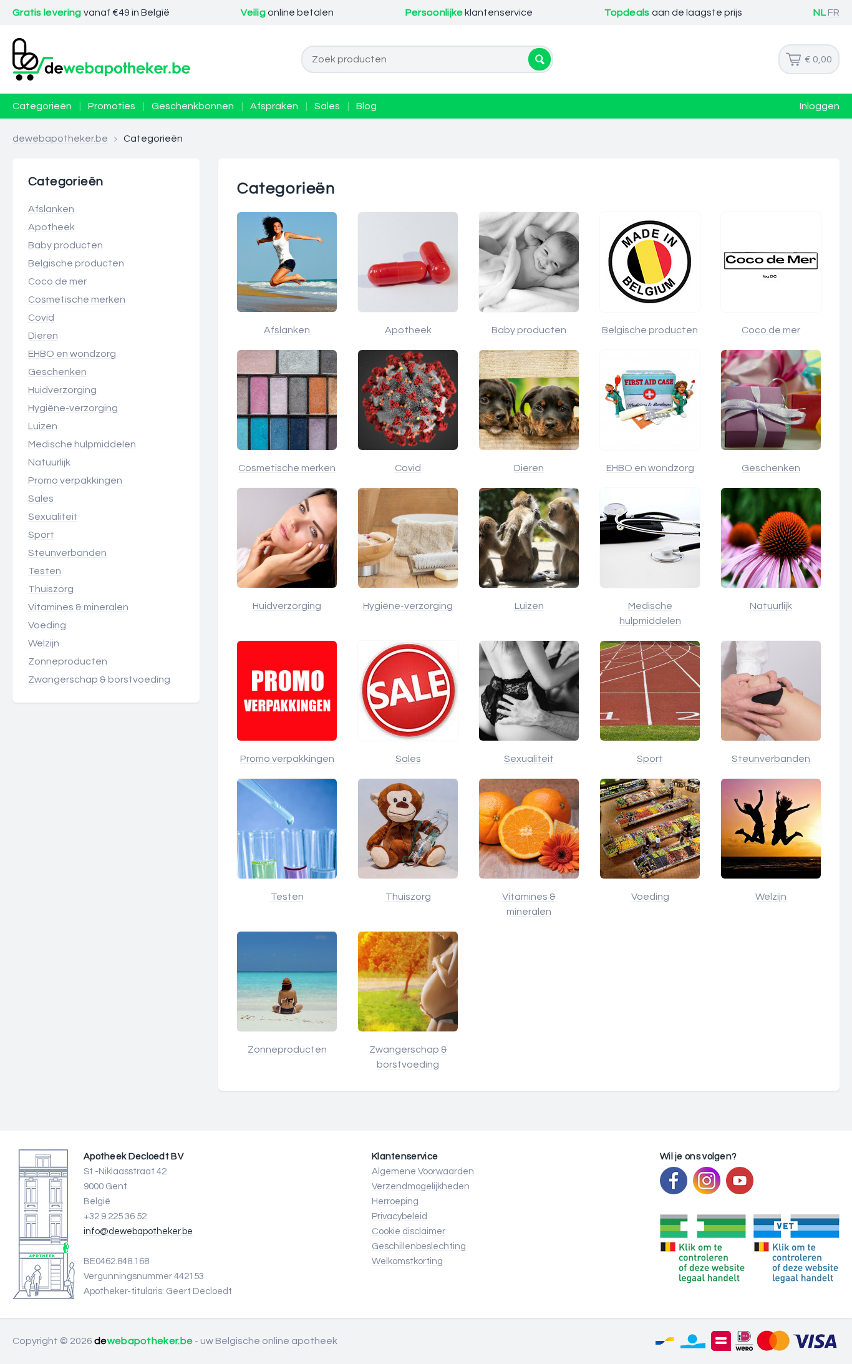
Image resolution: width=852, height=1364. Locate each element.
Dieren (43, 336)
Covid (41, 318)
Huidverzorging (62, 390)
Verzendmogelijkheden (421, 1186)
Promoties (111, 106)
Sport (41, 535)
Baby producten (65, 245)
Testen (44, 571)
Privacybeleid (399, 1216)
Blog (366, 106)
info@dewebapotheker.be (138, 1231)
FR (834, 12)
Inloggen (820, 106)
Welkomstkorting (407, 1261)
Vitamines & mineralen (78, 607)
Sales (327, 106)
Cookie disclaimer (408, 1231)
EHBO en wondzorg (72, 354)
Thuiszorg (51, 589)
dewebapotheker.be (60, 139)
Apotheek (51, 227)
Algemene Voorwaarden (423, 1171)
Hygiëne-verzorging (73, 408)
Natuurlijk (49, 462)
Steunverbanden (67, 553)
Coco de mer (57, 281)
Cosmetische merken (76, 299)
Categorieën (42, 106)
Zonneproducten (67, 661)
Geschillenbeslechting (419, 1246)
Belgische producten (76, 263)
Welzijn (43, 643)
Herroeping (395, 1201)
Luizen (42, 426)
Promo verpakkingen (75, 480)
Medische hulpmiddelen (82, 444)
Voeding (47, 625)
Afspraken (274, 106)
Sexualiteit (53, 517)
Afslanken (51, 209)
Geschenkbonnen (193, 106)
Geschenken (57, 372)
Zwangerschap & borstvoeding (99, 679)
